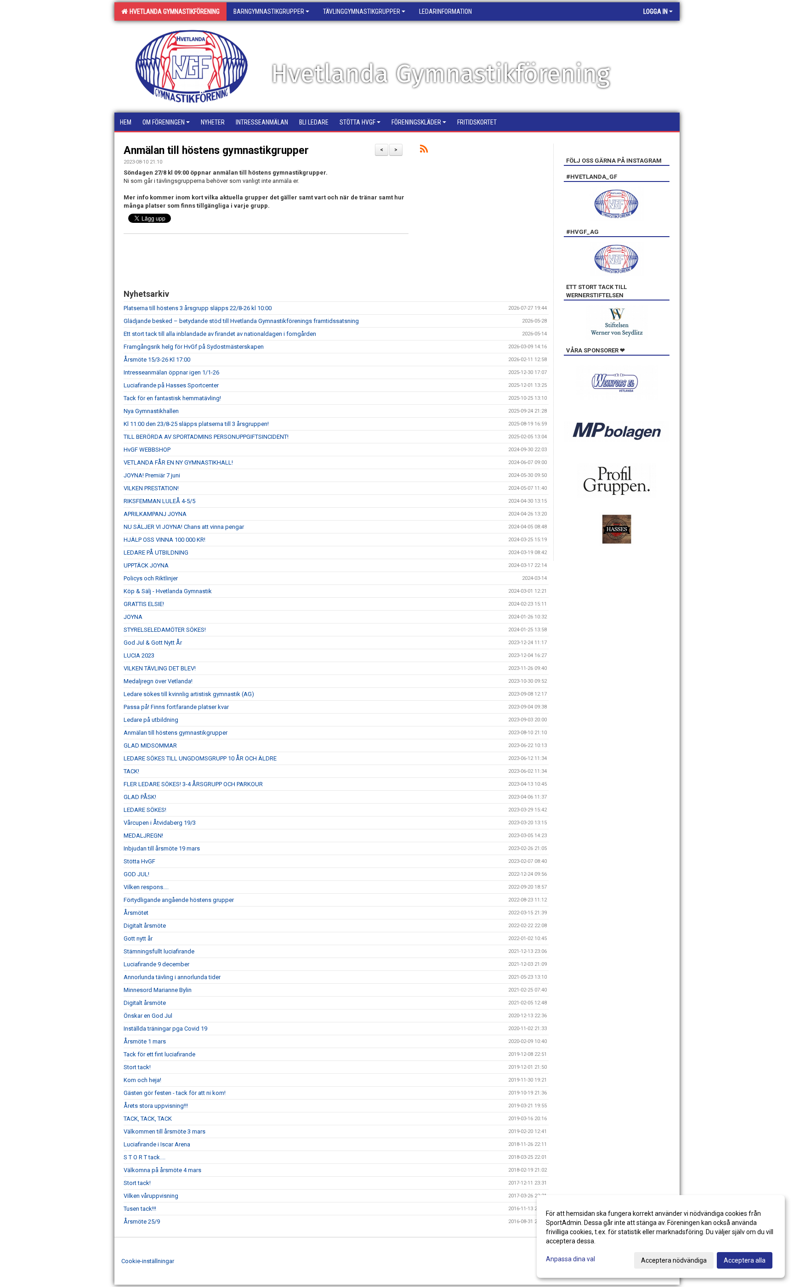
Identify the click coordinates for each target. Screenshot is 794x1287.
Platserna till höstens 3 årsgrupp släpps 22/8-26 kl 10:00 (198, 308)
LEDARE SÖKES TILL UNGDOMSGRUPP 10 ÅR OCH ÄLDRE (200, 758)
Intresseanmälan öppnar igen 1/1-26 (171, 372)
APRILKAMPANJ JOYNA (155, 513)
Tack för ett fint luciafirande (159, 1054)
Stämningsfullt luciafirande (159, 951)
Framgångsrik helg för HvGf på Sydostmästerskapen (194, 346)
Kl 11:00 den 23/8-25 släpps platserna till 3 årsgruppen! (196, 423)
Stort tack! (137, 1067)
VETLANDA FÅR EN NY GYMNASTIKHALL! (178, 462)
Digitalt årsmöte (145, 925)
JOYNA (133, 616)
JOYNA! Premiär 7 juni (152, 475)
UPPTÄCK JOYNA (146, 565)
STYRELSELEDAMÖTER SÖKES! (165, 629)
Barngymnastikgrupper (268, 11)
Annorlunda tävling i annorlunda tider (172, 977)
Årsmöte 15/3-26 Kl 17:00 (157, 359)
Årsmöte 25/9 (142, 1221)
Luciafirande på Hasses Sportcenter (171, 385)
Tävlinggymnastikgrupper (361, 11)
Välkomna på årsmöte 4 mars (162, 1170)
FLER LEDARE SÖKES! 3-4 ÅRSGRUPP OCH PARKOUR (193, 784)
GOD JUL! (136, 874)
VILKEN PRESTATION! (151, 488)
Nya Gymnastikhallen (151, 411)
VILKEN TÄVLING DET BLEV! (160, 668)
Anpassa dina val (570, 1259)
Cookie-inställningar (147, 1261)
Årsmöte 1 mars (145, 1041)
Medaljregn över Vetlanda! (158, 681)
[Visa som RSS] (424, 150)
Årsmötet (136, 912)
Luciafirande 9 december (156, 964)
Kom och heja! (142, 1080)
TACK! (131, 771)
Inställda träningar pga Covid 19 (165, 1028)
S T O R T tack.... (144, 1157)
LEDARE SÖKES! (145, 809)
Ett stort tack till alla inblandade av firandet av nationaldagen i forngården (220, 333)
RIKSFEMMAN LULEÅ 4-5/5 (159, 501)
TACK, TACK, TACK (148, 1118)
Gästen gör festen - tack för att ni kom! (175, 1092)
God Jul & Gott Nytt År (153, 642)
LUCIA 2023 (139, 655)
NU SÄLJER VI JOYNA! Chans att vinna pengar (184, 526)
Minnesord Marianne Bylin (158, 990)
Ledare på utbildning (151, 719)
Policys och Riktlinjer (151, 578)
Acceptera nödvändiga (674, 1260)
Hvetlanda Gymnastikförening (173, 11)
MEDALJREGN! (143, 835)
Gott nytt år (138, 938)
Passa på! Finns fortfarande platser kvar (176, 706)
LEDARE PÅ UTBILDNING (156, 552)
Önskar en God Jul (148, 1015)
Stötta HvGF (139, 861)
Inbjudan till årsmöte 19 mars (162, 848)
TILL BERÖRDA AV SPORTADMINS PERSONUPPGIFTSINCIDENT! (206, 436)
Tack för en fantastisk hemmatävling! (172, 398)
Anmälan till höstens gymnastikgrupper (216, 150)
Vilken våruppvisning (151, 1195)
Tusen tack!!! (140, 1208)
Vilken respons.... (146, 887)
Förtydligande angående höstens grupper (179, 899)
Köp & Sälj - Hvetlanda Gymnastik (168, 591)
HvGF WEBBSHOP (147, 449)
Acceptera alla (745, 1260)
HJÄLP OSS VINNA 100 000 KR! (164, 539)
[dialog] (661, 1236)
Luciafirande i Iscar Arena (157, 1144)
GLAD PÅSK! (140, 797)
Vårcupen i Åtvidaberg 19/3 (160, 822)
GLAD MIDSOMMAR (150, 745)
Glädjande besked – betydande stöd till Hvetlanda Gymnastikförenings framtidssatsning (241, 320)
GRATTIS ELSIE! (144, 604)
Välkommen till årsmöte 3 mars (164, 1131)
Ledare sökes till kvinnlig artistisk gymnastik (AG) (189, 694)
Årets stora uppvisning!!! (156, 1105)
